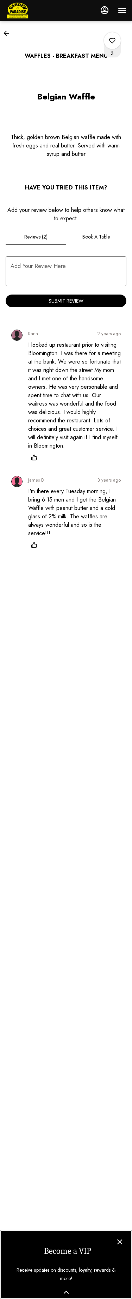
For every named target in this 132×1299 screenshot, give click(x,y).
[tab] (36, 236)
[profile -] (104, 10)
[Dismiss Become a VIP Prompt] (119, 1242)
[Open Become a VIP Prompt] (66, 1292)
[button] (8, 33)
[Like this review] (36, 457)
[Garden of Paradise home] (37, 10)
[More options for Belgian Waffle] (112, 40)
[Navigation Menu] (122, 10)
